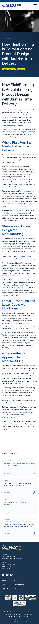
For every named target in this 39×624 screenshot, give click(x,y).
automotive (28, 256)
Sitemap (5, 581)
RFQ (15, 589)
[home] (11, 5)
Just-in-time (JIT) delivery (21, 115)
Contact (5, 589)
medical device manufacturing (24, 259)
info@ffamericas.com (9, 417)
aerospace (6, 259)
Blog (15, 581)
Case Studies (19, 585)
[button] (34, 5)
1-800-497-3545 (10, 556)
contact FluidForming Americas (20, 412)
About (4, 585)
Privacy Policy (25, 621)
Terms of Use (14, 621)
